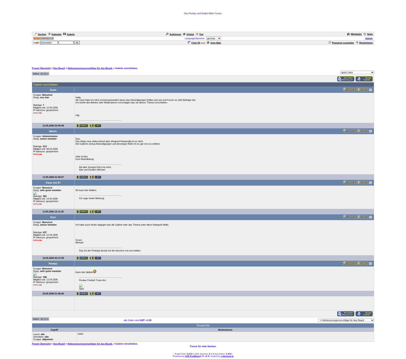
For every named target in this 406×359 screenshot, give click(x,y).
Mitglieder (356, 34)
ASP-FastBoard (193, 356)
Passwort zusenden (343, 43)
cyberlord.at (227, 356)
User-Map (215, 43)
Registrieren (366, 43)
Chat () (195, 43)
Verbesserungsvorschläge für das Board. (90, 68)
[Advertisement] (203, 54)
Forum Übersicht (41, 68)
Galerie (71, 34)
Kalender (57, 34)
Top (201, 34)
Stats (370, 34)
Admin (369, 38)
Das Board (59, 68)
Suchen (42, 34)
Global (190, 34)
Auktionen (175, 34)
